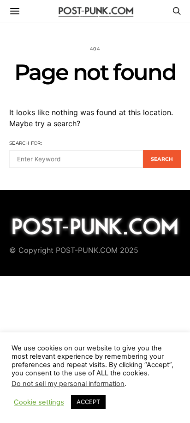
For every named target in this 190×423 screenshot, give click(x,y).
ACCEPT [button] (88, 401)
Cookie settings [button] (39, 402)
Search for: (25, 143)
